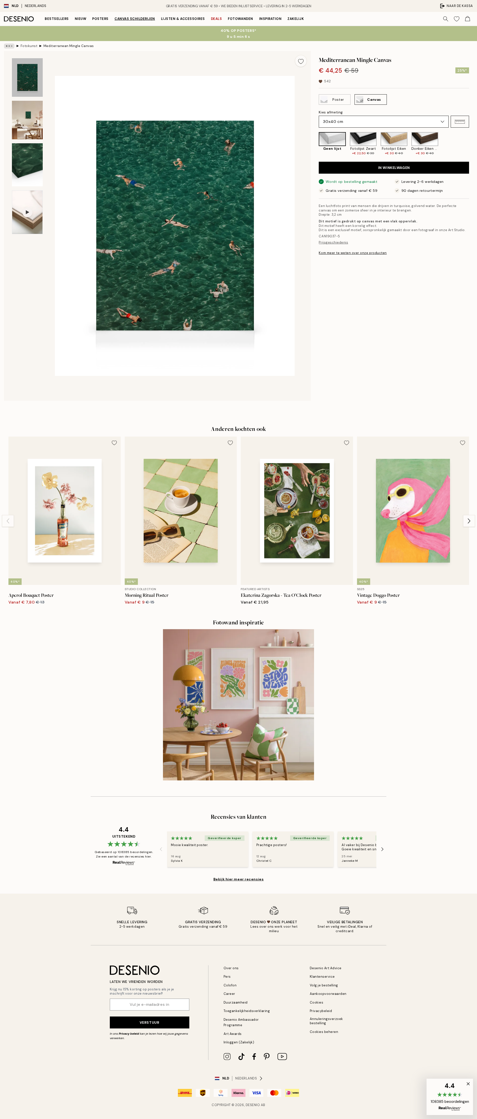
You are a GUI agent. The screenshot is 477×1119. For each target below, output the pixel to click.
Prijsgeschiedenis (333, 242)
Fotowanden (240, 19)
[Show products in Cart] (467, 19)
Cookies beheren (324, 1032)
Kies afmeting (331, 112)
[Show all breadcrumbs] (9, 46)
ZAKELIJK (295, 19)
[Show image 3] (27, 164)
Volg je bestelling (324, 985)
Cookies (316, 1002)
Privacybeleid (321, 1011)
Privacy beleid (129, 1034)
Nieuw (80, 19)
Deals (216, 19)
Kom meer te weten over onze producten (353, 253)
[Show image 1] (27, 77)
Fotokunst (29, 46)
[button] (460, 122)
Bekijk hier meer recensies (238, 879)
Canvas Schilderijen (135, 19)
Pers (227, 976)
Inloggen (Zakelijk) (239, 1042)
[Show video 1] (27, 212)
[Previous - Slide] (315, 144)
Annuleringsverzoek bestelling (326, 1021)
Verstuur (149, 1022)
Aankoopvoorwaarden (328, 994)
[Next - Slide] (473, 144)
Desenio (253, 1105)
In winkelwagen (394, 167)
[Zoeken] (445, 19)
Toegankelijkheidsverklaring (247, 1011)
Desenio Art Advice (326, 968)
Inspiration (270, 19)
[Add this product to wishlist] (301, 61)
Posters (100, 19)
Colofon (230, 985)
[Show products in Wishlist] (456, 19)
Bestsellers (57, 19)
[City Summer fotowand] (238, 704)
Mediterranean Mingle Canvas (68, 46)
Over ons (231, 968)
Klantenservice (322, 976)
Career (229, 994)
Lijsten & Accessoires (183, 19)
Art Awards (233, 1034)
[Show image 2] (27, 120)
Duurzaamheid (236, 1002)
